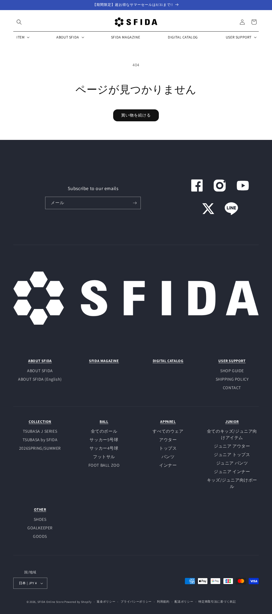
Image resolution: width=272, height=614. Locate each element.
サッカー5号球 (104, 440)
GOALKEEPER (40, 528)
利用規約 (163, 601)
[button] (19, 22)
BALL (104, 421)
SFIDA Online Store (50, 602)
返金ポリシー (106, 601)
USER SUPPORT (231, 360)
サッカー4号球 (104, 448)
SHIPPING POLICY (232, 379)
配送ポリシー (184, 601)
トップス (168, 448)
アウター (168, 440)
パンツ (168, 457)
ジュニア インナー (232, 471)
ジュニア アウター (232, 446)
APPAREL (168, 421)
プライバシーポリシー (136, 601)
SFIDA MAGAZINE (104, 360)
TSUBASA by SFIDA (40, 440)
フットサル (104, 457)
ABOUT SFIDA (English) (40, 379)
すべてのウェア (167, 431)
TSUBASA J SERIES (40, 431)
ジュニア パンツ (232, 463)
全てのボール (104, 431)
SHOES (40, 519)
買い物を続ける (136, 115)
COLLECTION (40, 421)
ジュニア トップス (232, 454)
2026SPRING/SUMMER (40, 448)
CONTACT (232, 387)
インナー (168, 465)
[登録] (135, 203)
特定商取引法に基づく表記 (217, 601)
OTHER (40, 509)
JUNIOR (232, 421)
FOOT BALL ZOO (104, 465)
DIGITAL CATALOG (168, 360)
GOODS (40, 536)
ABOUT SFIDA (40, 360)
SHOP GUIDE (232, 370)
